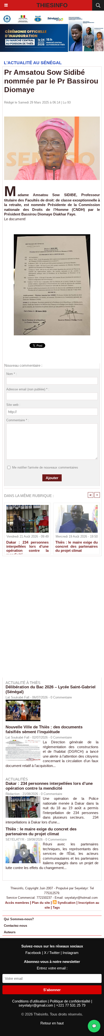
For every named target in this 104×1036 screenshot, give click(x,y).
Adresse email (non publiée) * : (27, 389)
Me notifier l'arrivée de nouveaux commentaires (45, 467)
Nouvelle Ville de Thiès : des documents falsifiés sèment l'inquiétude (44, 729)
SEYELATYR (15, 839)
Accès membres (17, 903)
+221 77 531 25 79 (70, 1005)
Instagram (71, 953)
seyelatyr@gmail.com (36, 1005)
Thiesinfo (52, 5)
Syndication (66, 903)
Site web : (13, 405)
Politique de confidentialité (70, 1001)
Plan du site (41, 903)
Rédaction (13, 794)
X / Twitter (52, 953)
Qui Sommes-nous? (19, 919)
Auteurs (9, 932)
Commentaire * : (17, 420)
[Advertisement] (49, 620)
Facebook (33, 953)
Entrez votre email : (52, 968)
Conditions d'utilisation (30, 1001)
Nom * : (11, 374)
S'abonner (52, 990)
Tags (56, 907)
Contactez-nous (15, 925)
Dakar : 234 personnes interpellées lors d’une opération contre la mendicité (27, 546)
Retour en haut (52, 1023)
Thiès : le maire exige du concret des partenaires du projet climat (76, 546)
